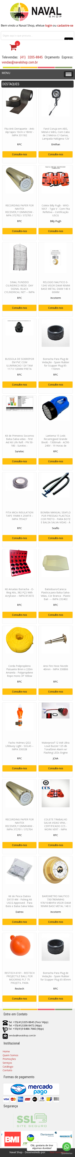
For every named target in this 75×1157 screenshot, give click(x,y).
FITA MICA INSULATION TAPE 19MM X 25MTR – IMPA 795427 (19, 516)
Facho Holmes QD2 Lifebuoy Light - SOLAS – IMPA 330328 (19, 746)
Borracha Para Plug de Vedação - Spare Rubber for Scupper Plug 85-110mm (55, 363)
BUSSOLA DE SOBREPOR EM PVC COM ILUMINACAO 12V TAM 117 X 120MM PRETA (19, 363)
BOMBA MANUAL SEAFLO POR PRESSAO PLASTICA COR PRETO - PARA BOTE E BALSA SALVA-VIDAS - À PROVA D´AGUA (55, 519)
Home (6, 1051)
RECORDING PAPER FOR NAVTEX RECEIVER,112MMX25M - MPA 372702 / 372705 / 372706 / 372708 (19, 212)
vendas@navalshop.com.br (20, 62)
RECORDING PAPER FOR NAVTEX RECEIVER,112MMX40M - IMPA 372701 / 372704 (19, 824)
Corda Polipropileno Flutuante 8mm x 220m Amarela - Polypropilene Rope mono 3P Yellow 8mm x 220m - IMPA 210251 (19, 674)
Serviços (7, 1062)
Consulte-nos (19, 154)
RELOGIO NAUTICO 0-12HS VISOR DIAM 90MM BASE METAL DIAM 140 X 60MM (55, 287)
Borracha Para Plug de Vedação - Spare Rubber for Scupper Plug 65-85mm (55, 976)
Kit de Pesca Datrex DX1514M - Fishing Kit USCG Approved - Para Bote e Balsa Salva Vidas (19, 901)
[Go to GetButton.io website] (66, 1153)
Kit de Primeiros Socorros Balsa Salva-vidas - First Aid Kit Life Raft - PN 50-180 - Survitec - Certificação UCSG (19, 442)
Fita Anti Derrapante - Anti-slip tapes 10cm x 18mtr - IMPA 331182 (19, 132)
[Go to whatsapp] (66, 1146)
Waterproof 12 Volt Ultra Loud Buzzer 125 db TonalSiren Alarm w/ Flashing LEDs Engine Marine (55, 749)
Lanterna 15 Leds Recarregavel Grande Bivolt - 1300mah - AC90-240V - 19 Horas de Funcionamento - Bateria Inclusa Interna (55, 444)
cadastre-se (65, 25)
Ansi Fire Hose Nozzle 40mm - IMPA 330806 (55, 667)
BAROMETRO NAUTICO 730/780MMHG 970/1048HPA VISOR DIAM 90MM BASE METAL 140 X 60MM (55, 902)
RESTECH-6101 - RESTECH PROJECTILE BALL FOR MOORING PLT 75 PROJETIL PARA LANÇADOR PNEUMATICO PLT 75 (19, 981)
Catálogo (8, 1066)
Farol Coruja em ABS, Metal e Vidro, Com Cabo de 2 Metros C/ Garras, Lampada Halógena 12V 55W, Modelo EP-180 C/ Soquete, (55, 137)
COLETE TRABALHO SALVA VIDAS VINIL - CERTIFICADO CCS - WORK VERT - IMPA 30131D (55, 826)
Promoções (9, 1059)
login (48, 25)
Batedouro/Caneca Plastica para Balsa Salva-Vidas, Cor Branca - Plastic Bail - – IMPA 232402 (55, 594)
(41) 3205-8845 (31, 57)
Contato (7, 1070)
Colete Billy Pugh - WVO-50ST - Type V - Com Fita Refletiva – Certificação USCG (56, 210)
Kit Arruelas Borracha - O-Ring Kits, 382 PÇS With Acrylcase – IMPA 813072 (19, 592)
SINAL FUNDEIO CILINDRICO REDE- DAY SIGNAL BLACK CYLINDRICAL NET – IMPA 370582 (19, 288)
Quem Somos (10, 1055)
